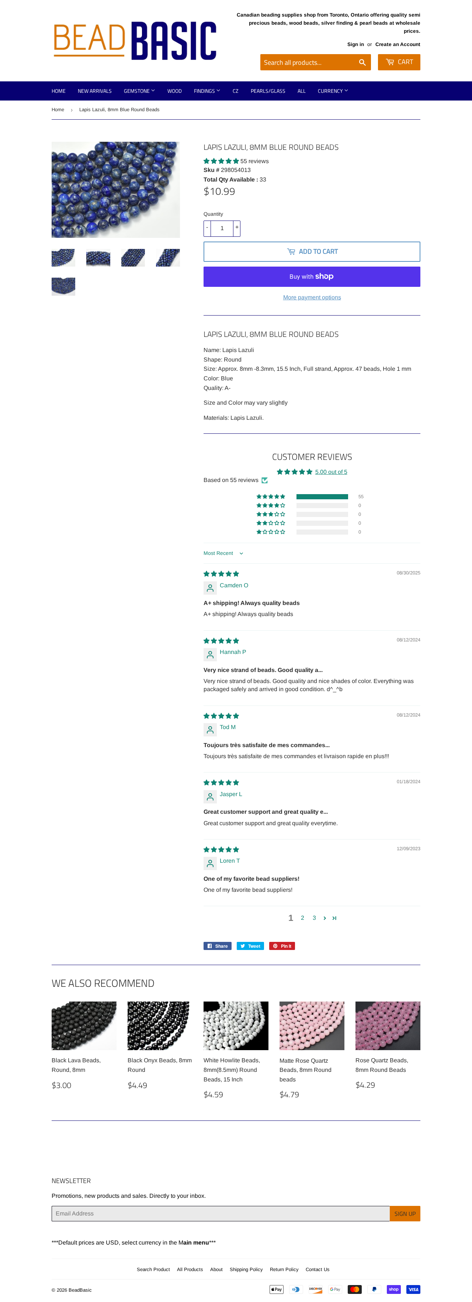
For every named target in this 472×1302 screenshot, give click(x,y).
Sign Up (405, 1213)
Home (59, 91)
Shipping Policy (246, 1269)
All (302, 91)
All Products (190, 1269)
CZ (236, 91)
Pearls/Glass (268, 91)
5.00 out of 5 (331, 472)
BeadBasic (80, 1290)
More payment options (312, 297)
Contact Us (318, 1269)
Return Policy (284, 1269)
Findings (205, 91)
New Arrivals (95, 91)
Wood (174, 91)
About (216, 1269)
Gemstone (137, 91)
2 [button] (302, 918)
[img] (221, 574)
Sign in (355, 44)
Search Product (153, 1269)
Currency (331, 91)
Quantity (213, 214)
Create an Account (397, 44)
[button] (222, 161)
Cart (404, 62)
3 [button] (314, 918)
